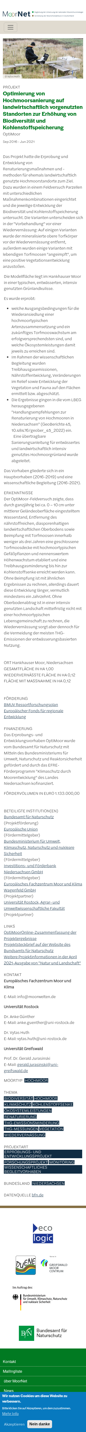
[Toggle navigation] (10, 27)
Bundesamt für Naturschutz (29, 816)
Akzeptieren (14, 1424)
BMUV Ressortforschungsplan (31, 704)
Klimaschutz (17, 1104)
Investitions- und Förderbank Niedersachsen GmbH (30, 868)
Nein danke (39, 1424)
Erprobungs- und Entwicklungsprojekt (28, 1154)
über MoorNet (15, 1381)
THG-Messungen (21, 1129)
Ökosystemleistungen (28, 1110)
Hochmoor (36, 1080)
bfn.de (37, 1195)
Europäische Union (21, 829)
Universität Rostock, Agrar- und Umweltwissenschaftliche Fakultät (34, 905)
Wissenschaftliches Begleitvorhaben (25, 1169)
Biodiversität (18, 1098)
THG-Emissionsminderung (31, 1123)
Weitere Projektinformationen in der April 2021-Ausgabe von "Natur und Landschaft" (42, 960)
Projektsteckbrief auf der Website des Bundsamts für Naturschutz (37, 947)
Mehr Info (10, 1413)
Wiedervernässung (24, 1135)
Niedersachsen (48, 1183)
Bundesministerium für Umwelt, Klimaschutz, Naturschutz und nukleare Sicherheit (39, 847)
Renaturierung (20, 1117)
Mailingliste (12, 1371)
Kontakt (9, 1361)
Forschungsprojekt (26, 1162)
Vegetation (51, 1129)
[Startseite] (43, 6)
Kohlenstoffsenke (53, 1104)
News (9, 1390)
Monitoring (61, 1162)
